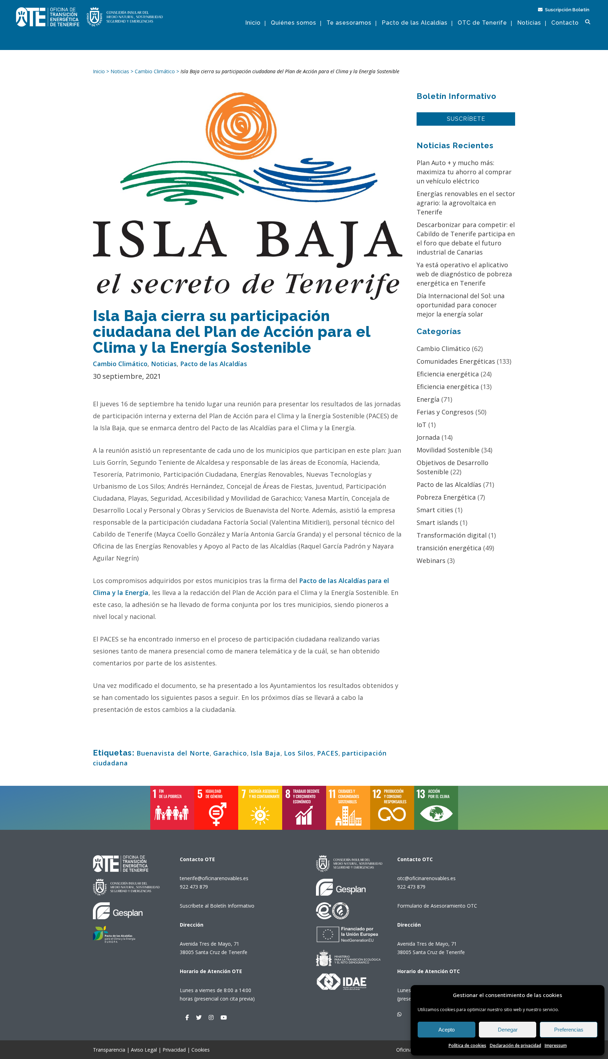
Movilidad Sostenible (448, 450)
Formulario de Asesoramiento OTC (437, 905)
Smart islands (437, 522)
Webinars (431, 560)
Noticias (164, 363)
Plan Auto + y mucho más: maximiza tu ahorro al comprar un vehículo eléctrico (464, 171)
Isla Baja (265, 753)
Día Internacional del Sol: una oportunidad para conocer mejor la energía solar (461, 305)
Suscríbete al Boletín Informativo (217, 905)
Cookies (200, 1049)
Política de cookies (467, 1045)
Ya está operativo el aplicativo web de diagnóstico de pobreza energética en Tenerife (464, 274)
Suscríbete (466, 118)
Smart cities (435, 510)
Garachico (230, 753)
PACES (327, 753)
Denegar (508, 1030)
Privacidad (174, 1049)
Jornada (428, 437)
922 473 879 (194, 886)
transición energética (449, 548)
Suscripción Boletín (566, 9)
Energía (428, 399)
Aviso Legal (144, 1049)
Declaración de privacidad (515, 1045)
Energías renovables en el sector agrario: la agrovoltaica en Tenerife (466, 202)
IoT (421, 424)
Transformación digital (452, 535)
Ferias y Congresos (445, 412)
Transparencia (109, 1049)
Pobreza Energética (446, 497)
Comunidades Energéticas (456, 361)
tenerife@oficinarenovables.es (214, 878)
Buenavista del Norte (173, 753)
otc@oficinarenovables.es (426, 878)
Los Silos (299, 753)
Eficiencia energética (448, 374)
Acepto (446, 1030)
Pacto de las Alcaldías (213, 363)
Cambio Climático (120, 363)
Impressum (556, 1045)
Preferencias (568, 1030)
